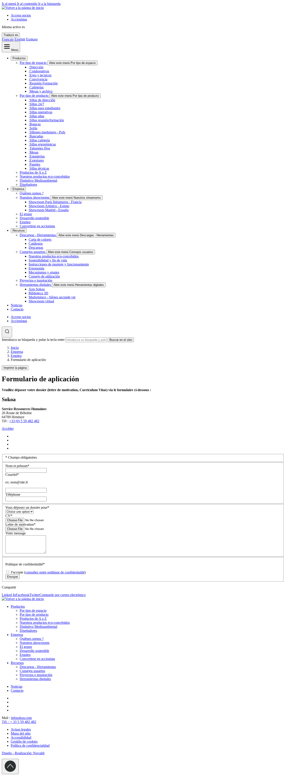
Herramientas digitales (36, 285)
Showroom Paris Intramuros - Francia (55, 202)
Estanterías (37, 156)
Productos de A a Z (33, 172)
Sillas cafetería (39, 140)
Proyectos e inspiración (36, 280)
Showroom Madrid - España (49, 210)
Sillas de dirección (42, 100)
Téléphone (12, 494)
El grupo (26, 214)
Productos (19, 58)
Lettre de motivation (20, 524)
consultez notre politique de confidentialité (55, 572)
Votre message (15, 533)
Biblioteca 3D (38, 293)
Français (8, 39)
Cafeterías (36, 87)
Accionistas (19, 19)
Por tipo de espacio (33, 63)
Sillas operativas (40, 112)
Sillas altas (36, 116)
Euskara (32, 39)
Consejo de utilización (44, 276)
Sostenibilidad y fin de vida (48, 260)
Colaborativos (39, 71)
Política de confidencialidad (30, 745)
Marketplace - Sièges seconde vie (52, 297)
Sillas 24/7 (36, 104)
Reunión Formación (43, 83)
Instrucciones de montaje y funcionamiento (59, 264)
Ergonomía (36, 268)
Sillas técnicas (39, 168)
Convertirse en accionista (37, 226)
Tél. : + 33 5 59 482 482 (19, 722)
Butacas (35, 124)
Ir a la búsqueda (49, 4)
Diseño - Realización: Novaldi (23, 753)
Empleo (25, 222)
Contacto (17, 309)
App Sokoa (37, 289)
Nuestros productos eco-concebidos (45, 176)
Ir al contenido (27, 4)
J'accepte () (48, 572)
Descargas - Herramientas (38, 235)
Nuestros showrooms (35, 197)
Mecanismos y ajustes (44, 272)
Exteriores (36, 160)
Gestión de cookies (24, 741)
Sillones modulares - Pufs (47, 132)
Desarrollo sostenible (34, 218)
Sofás (33, 128)
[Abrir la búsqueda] (7, 332)
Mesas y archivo (41, 91)
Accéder (8, 428)
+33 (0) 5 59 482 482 (24, 421)
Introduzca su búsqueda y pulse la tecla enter (33, 340)
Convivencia (38, 79)
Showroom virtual (41, 301)
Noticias (16, 305)
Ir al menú (9, 4)
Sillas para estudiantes (44, 108)
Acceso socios (21, 15)
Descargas (36, 247)
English (20, 39)
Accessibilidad (21, 737)
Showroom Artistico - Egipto (49, 206)
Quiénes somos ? (32, 193)
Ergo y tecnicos (40, 75)
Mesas (33, 152)
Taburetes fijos (39, 148)
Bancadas (36, 136)
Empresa (18, 189)
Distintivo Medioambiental (38, 180)
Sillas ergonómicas (42, 144)
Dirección (36, 67)
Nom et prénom (17, 466)
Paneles (34, 164)
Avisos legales (21, 729)
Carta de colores (40, 239)
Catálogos (36, 243)
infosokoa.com (21, 718)
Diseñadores (28, 184)
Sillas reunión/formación (46, 120)
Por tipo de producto (34, 95)
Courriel (12, 475)
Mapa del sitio (21, 733)
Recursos (19, 230)
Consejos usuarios (33, 252)
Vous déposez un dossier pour (27, 507)
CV (8, 516)
